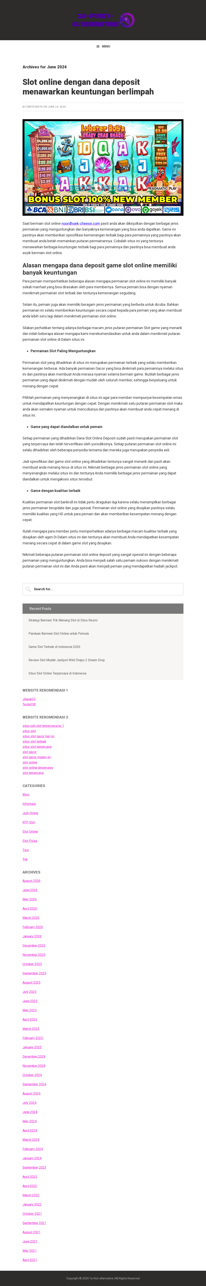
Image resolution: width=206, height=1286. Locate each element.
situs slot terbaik (34, 741)
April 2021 (30, 1260)
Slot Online (30, 831)
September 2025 (34, 973)
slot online (30, 762)
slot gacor (30, 752)
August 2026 (31, 881)
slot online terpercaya (38, 768)
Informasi (29, 804)
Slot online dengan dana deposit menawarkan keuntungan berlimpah (88, 86)
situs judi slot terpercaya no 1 (43, 726)
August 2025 (31, 982)
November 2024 (34, 1066)
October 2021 (32, 1214)
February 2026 (33, 927)
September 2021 (34, 1223)
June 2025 (30, 1001)
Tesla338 (29, 704)
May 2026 (30, 899)
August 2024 (31, 1093)
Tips (26, 850)
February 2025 (33, 1038)
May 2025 (30, 1010)
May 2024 (30, 1121)
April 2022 (30, 1186)
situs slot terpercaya (37, 747)
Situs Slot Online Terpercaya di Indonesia (57, 673)
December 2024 (34, 1056)
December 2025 (34, 945)
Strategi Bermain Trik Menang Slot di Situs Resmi (63, 620)
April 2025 (30, 1019)
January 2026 (32, 936)
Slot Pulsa (30, 841)
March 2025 (31, 1029)
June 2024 (30, 1112)
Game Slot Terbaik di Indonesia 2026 (54, 647)
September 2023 (34, 1167)
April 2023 (30, 1177)
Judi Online (30, 813)
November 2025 (34, 955)
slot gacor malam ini (37, 757)
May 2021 (30, 1251)
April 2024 (30, 1130)
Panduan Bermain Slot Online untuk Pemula (59, 633)
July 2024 (29, 1103)
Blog (26, 794)
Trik (25, 859)
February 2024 (33, 1149)
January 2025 (32, 1047)
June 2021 (30, 1241)
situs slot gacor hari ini (38, 736)
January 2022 (32, 1204)
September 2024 (34, 1084)
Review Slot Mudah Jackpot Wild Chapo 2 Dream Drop (67, 660)
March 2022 (31, 1195)
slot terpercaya (33, 773)
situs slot (29, 731)
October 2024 (32, 1075)
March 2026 (31, 918)
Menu (106, 46)
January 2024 (32, 1158)
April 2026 (30, 908)
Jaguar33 (29, 699)
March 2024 (31, 1140)
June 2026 (30, 890)
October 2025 (32, 964)
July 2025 (29, 992)
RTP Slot (29, 822)
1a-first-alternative (103, 20)
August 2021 (31, 1232)
